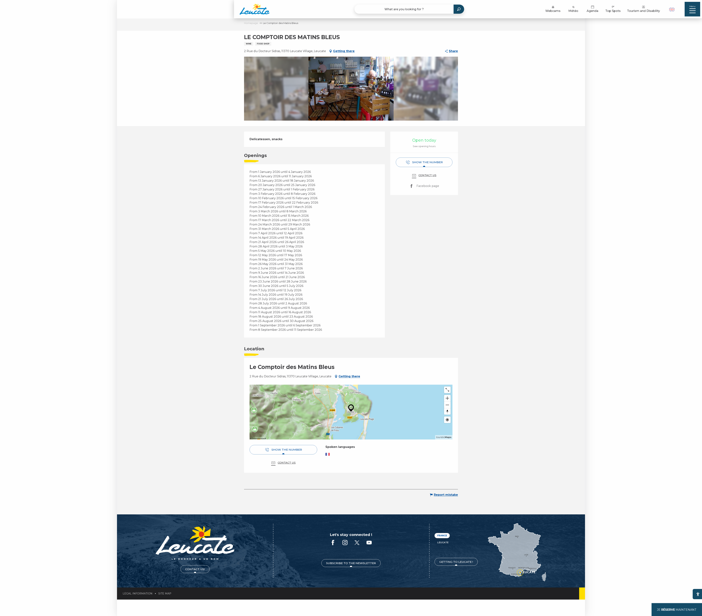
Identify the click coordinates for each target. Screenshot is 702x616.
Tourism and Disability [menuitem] (643, 11)
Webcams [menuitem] (553, 11)
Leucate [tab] (442, 542)
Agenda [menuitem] (592, 11)
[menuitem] (254, 9)
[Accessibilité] (697, 594)
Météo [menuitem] (573, 11)
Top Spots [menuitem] (613, 11)
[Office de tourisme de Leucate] (195, 543)
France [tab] (442, 535)
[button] (672, 9)
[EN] (671, 9)
